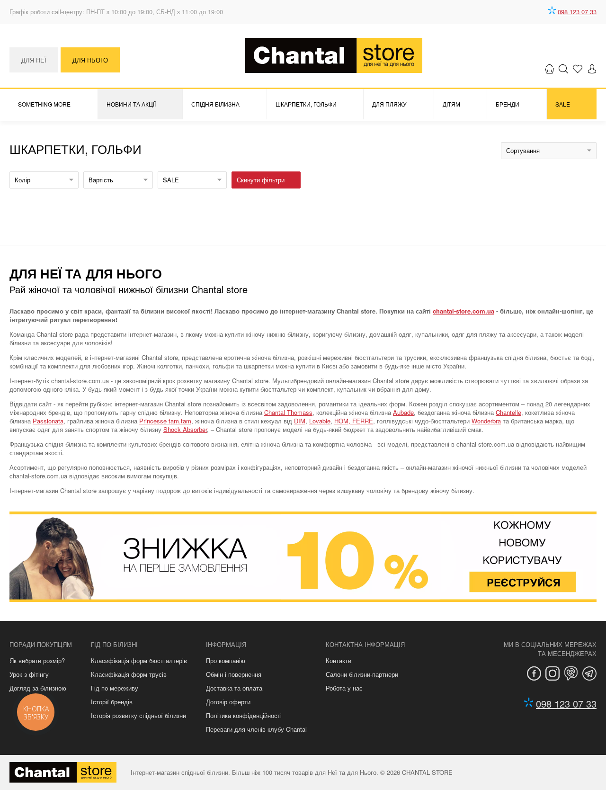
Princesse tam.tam (165, 420)
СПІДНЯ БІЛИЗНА (215, 104)
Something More (44, 104)
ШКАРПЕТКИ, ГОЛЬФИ (306, 104)
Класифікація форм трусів (129, 674)
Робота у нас (344, 687)
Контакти (338, 660)
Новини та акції (131, 104)
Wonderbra (486, 420)
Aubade (403, 412)
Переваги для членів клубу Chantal (256, 729)
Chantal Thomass (288, 412)
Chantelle (508, 412)
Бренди (507, 104)
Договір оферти (228, 701)
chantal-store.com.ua (463, 310)
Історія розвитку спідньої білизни (138, 715)
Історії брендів (112, 701)
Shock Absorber (185, 429)
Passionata (48, 420)
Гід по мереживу (114, 687)
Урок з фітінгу (29, 674)
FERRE (362, 420)
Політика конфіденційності (244, 715)
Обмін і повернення (233, 674)
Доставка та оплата (234, 687)
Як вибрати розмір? (37, 660)
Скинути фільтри (261, 179)
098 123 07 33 (577, 11)
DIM (299, 420)
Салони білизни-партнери (362, 674)
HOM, (343, 420)
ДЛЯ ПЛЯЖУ (389, 104)
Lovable (319, 420)
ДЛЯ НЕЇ (33, 59)
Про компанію (225, 660)
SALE (562, 104)
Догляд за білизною (37, 687)
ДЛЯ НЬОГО (90, 59)
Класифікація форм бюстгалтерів (139, 660)
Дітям (451, 104)
